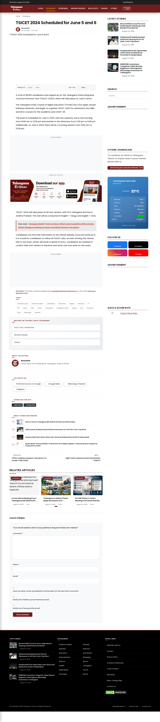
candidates (51, 304)
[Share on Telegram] (86, 29)
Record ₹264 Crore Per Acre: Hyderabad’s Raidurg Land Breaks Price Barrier (133, 26)
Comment (18, 533)
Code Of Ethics (113, 669)
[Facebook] (139, 2)
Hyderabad (63, 8)
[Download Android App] (139, 8)
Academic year (22, 304)
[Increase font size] (89, 87)
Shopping (86, 657)
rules (32, 308)
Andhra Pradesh (78, 8)
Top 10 (85, 670)
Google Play (30, 405)
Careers (110, 651)
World (85, 674)
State (40, 308)
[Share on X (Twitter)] (82, 29)
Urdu (19, 312)
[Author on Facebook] (27, 368)
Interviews (63, 674)
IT (88, 304)
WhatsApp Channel (76, 384)
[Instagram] (142, 2)
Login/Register (128, 2)
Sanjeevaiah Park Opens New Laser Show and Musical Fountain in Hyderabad (133, 52)
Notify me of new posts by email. (26, 608)
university (90, 308)
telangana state (62, 308)
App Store (18, 405)
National (86, 649)
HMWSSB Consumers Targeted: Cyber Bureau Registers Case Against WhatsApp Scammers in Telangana (131, 68)
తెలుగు (38, 87)
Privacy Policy (112, 657)
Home (40, 8)
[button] (99, 491)
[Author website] (36, 368)
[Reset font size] (93, 87)
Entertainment (64, 657)
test (81, 308)
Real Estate (93, 8)
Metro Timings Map (114, 680)
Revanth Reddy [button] (21, 335)
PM (18, 308)
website (37, 312)
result (25, 308)
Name (16, 564)
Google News (54, 384)
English (30, 87)
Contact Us (111, 686)
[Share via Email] (94, 29)
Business (62, 649)
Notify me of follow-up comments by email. (31, 600)
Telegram (20, 389)
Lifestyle (86, 644)
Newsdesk (25, 28)
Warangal (27, 312)
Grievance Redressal (115, 663)
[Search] (144, 8)
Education (62, 304)
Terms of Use (133, 706)
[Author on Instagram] (32, 368)
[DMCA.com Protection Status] (128, 692)
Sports (85, 661)
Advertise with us (113, 645)
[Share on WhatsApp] (90, 29)
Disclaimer (111, 675)
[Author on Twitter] (23, 368)
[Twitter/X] (145, 2)
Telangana (51, 8)
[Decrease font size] (78, 87)
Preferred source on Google (28, 384)
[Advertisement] (56, 154)
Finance (104, 8)
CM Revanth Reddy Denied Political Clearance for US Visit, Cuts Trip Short (132, 39)
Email (16, 576)
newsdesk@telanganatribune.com (64, 291)
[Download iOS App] (134, 8)
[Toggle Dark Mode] (148, 8)
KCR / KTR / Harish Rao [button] (24, 327)
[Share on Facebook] (77, 29)
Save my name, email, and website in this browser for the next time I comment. (46, 591)
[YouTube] (149, 2)
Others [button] (114, 8)
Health (61, 666)
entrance (81, 304)
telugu (74, 308)
